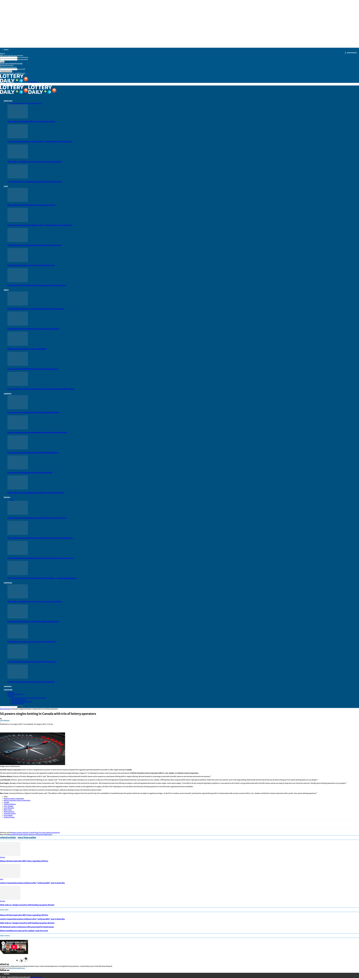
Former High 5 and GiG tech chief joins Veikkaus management (33, 622)
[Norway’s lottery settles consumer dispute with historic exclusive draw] (17, 429)
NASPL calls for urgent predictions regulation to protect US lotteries (35, 493)
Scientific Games (10, 813)
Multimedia (8, 690)
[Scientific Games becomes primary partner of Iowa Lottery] (17, 658)
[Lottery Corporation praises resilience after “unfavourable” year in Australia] (17, 138)
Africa (11, 103)
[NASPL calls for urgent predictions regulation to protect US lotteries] (17, 489)
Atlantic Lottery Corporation (14, 798)
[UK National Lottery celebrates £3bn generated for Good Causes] (17, 178)
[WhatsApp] (30, 727)
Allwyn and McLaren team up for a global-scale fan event (24, 931)
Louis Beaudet (9, 808)
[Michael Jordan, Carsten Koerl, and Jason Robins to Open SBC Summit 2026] (17, 514)
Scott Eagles (8, 815)
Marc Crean (8, 810)
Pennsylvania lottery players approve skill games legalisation (30, 834)
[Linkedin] (10, 727)
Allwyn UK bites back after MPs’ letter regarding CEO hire (31, 121)
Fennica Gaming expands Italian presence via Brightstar (31, 682)
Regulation (7, 393)
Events (11, 500)
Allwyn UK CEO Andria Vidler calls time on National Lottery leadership (36, 285)
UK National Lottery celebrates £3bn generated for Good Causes (34, 182)
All (8, 103)
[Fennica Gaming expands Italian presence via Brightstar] (17, 678)
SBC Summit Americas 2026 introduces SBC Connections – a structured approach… (42, 578)
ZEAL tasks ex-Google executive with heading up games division (34, 162)
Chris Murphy (5, 720)
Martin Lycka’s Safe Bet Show (21, 702)
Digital (6, 290)
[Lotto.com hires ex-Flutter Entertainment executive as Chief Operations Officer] (17, 385)
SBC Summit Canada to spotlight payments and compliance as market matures (40, 558)
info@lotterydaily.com (16, 968)
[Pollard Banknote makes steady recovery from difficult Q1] (17, 638)
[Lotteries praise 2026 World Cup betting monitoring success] (17, 365)
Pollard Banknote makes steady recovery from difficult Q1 (31, 642)
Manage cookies (36, 977)
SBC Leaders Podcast (18, 700)
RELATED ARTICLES (8, 837)
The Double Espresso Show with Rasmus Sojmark (28, 698)
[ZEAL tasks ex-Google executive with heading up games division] (17, 158)
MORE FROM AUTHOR (27, 837)
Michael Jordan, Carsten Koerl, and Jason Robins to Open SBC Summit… (37, 518)
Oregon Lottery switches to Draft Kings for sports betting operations (35, 832)
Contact (6, 49)
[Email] (23, 727)
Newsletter (8, 686)
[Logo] (14, 93)
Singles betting (9, 817)
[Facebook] (16, 727)
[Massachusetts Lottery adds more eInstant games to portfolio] (17, 325)
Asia (15, 103)
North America (37, 103)
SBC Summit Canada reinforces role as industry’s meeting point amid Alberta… (40, 538)
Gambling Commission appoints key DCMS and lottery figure (33, 452)
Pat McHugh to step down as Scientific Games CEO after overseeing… (36, 309)
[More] (37, 727)
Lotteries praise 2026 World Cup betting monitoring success (32, 369)
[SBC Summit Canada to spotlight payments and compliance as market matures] (17, 554)
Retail (6, 186)
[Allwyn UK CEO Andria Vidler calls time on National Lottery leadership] (17, 282)
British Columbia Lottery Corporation (17, 800)
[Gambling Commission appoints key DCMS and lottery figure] (17, 449)
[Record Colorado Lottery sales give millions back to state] (17, 261)
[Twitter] (3, 727)
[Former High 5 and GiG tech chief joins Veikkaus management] (17, 618)
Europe (19, 103)
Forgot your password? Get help (11, 63)
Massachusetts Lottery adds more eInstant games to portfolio (33, 329)
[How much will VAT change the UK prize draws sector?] (17, 469)
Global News (8, 101)
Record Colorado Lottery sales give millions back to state (31, 265)
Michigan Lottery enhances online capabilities (26, 349)
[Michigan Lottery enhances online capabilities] (17, 345)
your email (21, 69)
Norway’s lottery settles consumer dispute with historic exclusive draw (37, 432)
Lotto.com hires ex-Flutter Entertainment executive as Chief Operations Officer (41, 389)
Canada (6, 802)
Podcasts (10, 696)
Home (2, 709)
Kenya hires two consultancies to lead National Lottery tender (33, 412)
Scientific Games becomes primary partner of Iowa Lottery (32, 662)
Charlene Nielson (10, 804)
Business (7, 497)
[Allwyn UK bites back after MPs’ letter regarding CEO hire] (17, 118)
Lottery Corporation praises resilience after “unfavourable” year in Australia (39, 141)
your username (22, 57)
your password (22, 59)
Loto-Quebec (8, 806)
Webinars (10, 692)
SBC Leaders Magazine (15, 694)
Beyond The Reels (17, 703)
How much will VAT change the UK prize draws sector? (30, 473)
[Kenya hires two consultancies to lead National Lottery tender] (17, 409)
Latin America (27, 103)
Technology (8, 583)
